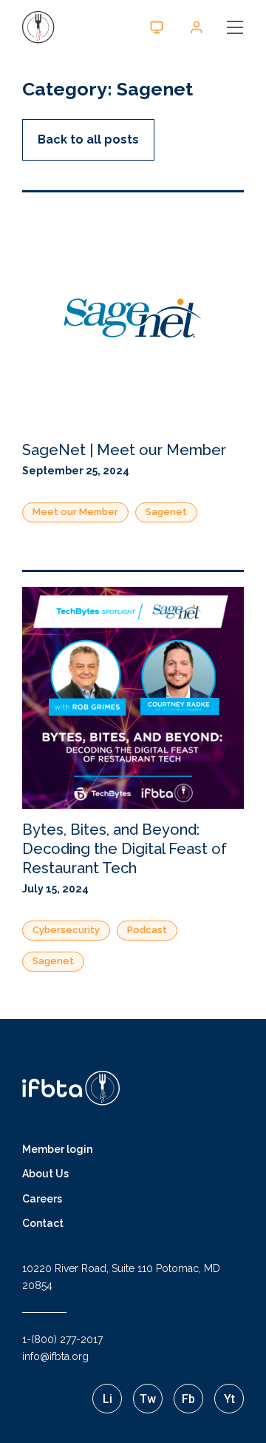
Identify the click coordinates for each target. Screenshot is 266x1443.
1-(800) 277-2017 (62, 1339)
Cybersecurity (66, 929)
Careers (42, 1199)
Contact (43, 1223)
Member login (57, 1149)
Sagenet (166, 511)
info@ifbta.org (55, 1356)
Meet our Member (75, 511)
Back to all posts (88, 139)
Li (107, 1399)
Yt (229, 1399)
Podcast (147, 929)
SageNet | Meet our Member (124, 450)
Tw (148, 1399)
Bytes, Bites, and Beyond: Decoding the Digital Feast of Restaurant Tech (124, 849)
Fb (188, 1399)
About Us (45, 1174)
